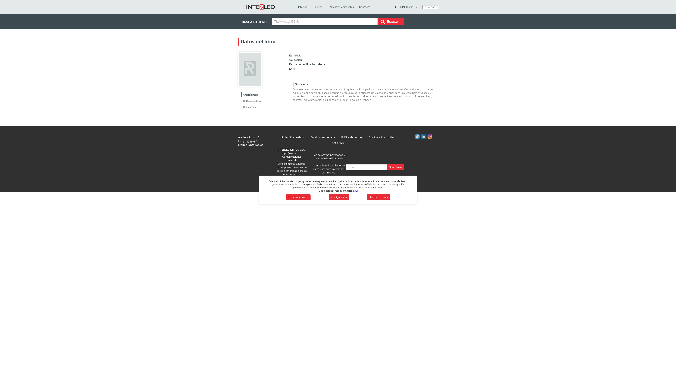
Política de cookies (352, 137)
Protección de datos (293, 137)
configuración (339, 197)
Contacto (364, 7)
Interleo (303, 7)
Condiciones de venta (323, 137)
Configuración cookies (382, 137)
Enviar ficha (251, 107)
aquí (355, 190)
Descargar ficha (253, 101)
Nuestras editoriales (342, 7)
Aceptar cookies (379, 197)
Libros (318, 7)
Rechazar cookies (298, 197)
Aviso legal (338, 142)
